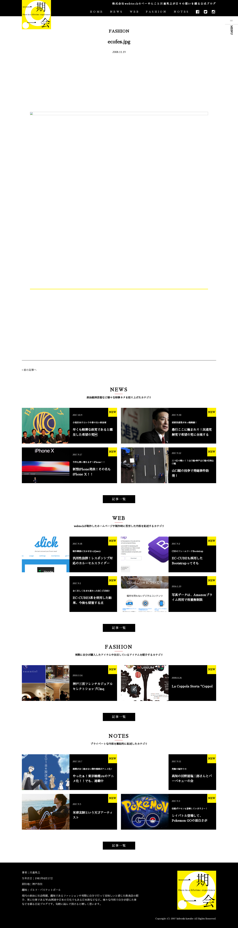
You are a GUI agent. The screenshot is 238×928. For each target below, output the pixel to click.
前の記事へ (30, 370)
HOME (96, 12)
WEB (134, 12)
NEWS (116, 12)
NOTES (181, 12)
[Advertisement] (119, 82)
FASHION (156, 12)
